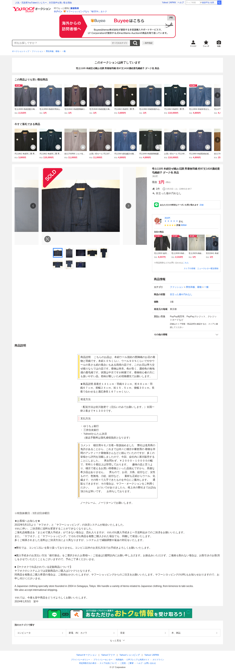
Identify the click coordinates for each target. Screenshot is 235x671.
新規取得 (74, 8)
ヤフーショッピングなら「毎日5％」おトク (86, 11)
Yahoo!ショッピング (129, 655)
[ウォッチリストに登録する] (33, 102)
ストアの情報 (189, 268)
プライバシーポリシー (80, 660)
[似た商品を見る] (47, 239)
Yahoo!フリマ (108, 655)
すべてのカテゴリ (119, 43)
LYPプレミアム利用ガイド (138, 660)
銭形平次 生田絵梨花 (209, 2)
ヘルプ (181, 2)
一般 (64, 51)
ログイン (58, 11)
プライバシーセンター (103, 660)
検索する (135, 43)
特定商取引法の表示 (87, 663)
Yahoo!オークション (86, 655)
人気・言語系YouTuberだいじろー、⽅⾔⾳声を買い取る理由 (43, 2)
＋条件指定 (148, 43)
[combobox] (61, 43)
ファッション (37, 51)
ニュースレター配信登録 (207, 268)
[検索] (219, 2)
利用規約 (119, 660)
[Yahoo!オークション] (32, 8)
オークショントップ (20, 51)
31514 (183, 225)
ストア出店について (108, 663)
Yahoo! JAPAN (169, 2)
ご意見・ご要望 (126, 663)
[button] (186, 334)
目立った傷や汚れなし (181, 294)
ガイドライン (158, 660)
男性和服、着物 (52, 51)
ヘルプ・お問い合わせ (146, 663)
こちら (186, 263)
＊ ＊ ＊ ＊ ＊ (171, 221)
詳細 (202, 205)
